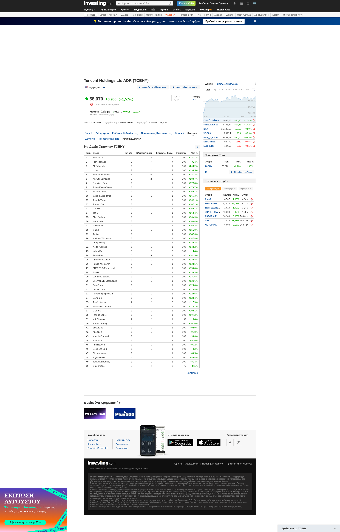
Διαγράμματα (140, 10)
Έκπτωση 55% (186, 3)
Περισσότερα (191, 373)
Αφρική (275, 15)
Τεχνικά (164, 10)
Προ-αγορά (137, 15)
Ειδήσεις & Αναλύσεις (125, 133)
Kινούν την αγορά (215, 181)
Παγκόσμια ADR (186, 15)
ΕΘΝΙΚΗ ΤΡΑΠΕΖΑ (214, 212)
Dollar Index (209, 141)
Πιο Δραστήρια (213, 189)
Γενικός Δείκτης (211, 120)
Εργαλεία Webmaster (97, 448)
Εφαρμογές (92, 440)
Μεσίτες (176, 10)
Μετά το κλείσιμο (154, 15)
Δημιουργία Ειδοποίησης (186, 87)
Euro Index (208, 146)
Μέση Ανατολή (244, 15)
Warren (169, 15)
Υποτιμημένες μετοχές (293, 15)
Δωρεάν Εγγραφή (219, 3)
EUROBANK (211, 203)
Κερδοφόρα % (230, 189)
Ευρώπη (229, 15)
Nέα (153, 10)
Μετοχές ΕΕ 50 (210, 137)
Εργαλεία (190, 10)
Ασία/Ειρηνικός (261, 15)
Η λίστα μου (110, 10)
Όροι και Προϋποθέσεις (186, 463)
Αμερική (218, 15)
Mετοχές (91, 15)
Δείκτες (209, 84)
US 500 (207, 133)
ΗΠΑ (194, 99)
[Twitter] (238, 442)
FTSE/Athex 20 (210, 124)
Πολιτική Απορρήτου (212, 463)
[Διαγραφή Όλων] (206, 171)
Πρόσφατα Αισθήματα (108, 139)
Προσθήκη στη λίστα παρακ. (154, 87)
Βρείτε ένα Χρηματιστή (101, 402)
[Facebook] (230, 442)
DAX (205, 129)
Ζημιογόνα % (245, 189)
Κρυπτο (125, 10)
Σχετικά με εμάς (123, 440)
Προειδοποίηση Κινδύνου (239, 463)
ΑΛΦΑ (208, 199)
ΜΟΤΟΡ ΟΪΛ (211, 225)
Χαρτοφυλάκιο (94, 444)
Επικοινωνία (122, 448)
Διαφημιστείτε (122, 444)
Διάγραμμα (102, 133)
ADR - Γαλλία (204, 15)
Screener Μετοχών (108, 15)
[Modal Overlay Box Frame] (33, 510)
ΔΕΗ (207, 220)
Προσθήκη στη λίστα (243, 172)
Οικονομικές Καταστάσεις (156, 133)
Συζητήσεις (90, 139)
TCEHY (208, 166)
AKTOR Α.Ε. (211, 216)
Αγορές (88, 9)
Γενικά (88, 133)
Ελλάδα (124, 15)
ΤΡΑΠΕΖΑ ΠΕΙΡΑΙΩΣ (215, 208)
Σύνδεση (203, 3)
